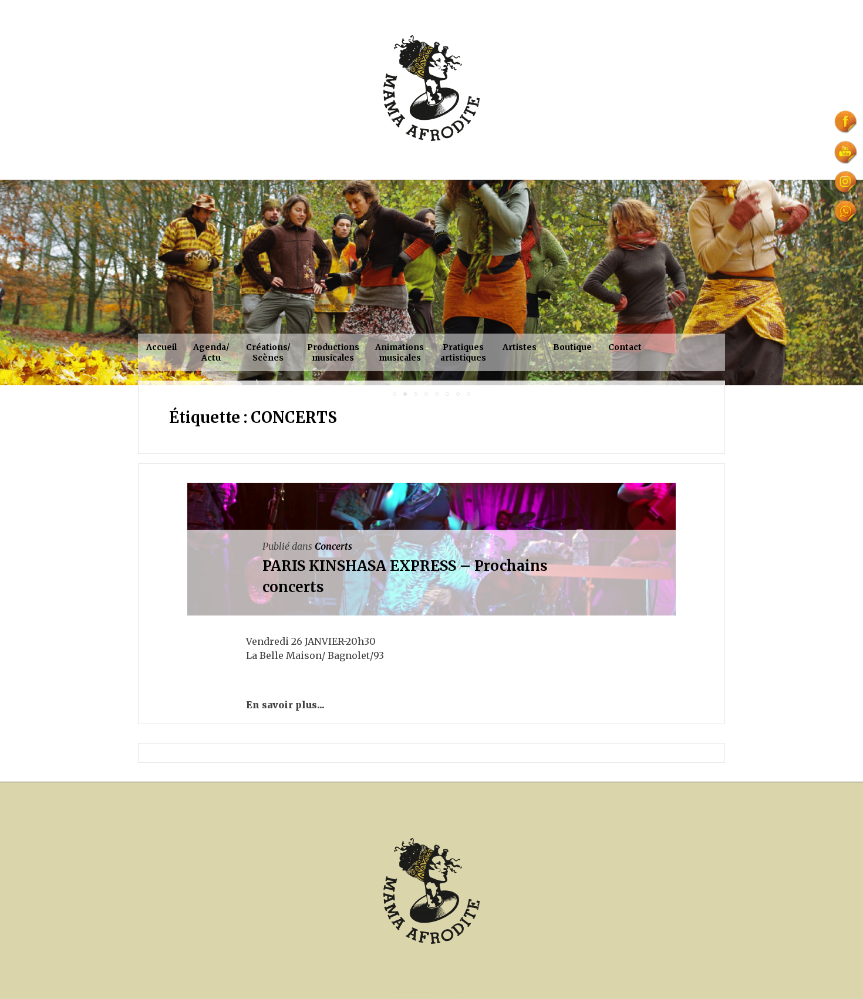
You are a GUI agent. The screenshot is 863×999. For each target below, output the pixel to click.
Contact (625, 347)
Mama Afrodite (429, 992)
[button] (10, 282)
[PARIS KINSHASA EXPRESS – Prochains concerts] (332, 705)
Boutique (572, 347)
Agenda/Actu (211, 352)
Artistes (520, 347)
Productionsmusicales (333, 352)
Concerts (333, 546)
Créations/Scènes (268, 352)
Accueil (161, 347)
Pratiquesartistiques (463, 352)
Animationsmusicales (399, 352)
